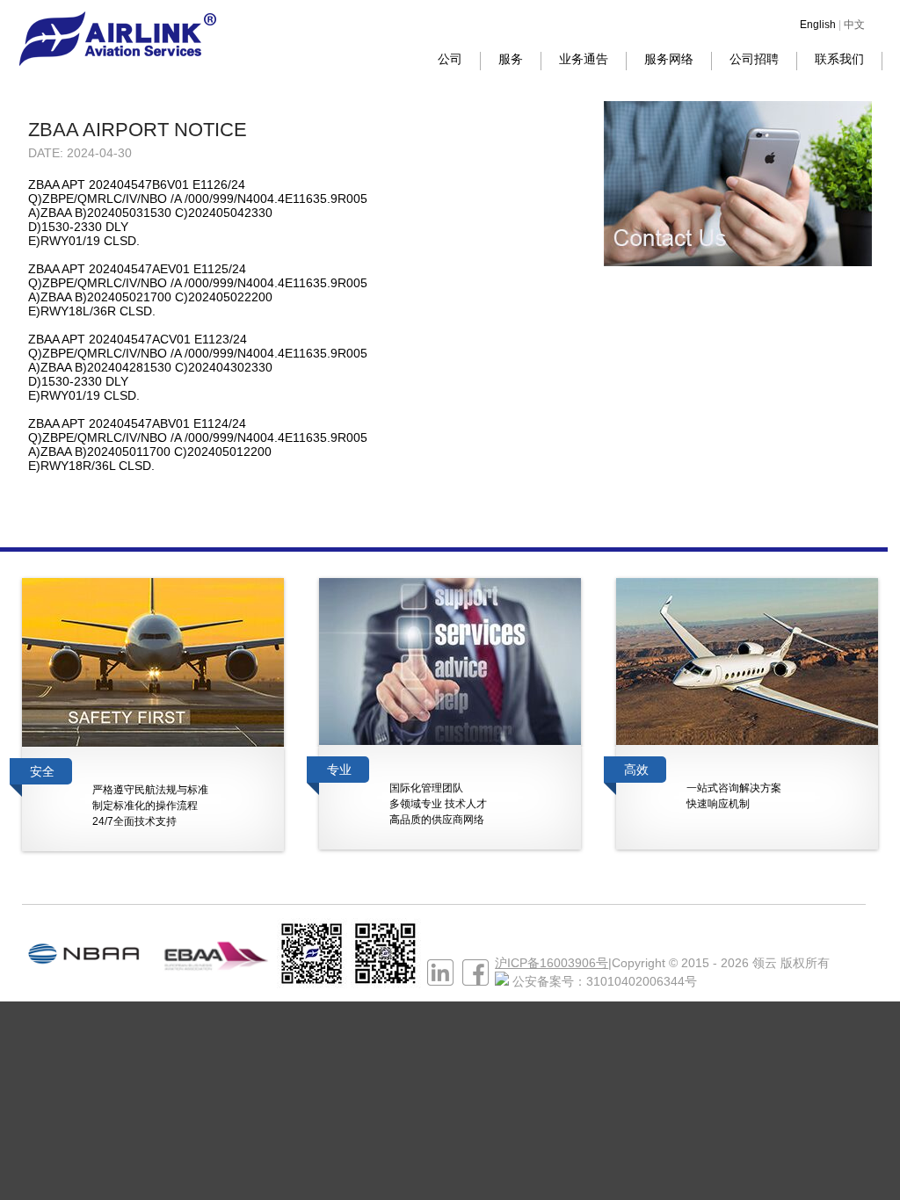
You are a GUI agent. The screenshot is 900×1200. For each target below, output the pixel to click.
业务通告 (583, 59)
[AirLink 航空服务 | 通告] (116, 61)
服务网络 (668, 59)
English (818, 24)
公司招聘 (754, 59)
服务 (510, 59)
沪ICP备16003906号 (551, 963)
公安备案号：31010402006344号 (604, 981)
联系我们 (839, 59)
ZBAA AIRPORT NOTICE (137, 130)
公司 (450, 59)
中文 (854, 24)
